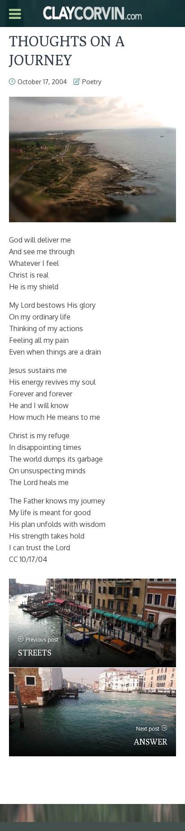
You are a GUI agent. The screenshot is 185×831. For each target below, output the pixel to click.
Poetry (91, 81)
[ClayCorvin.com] (92, 11)
